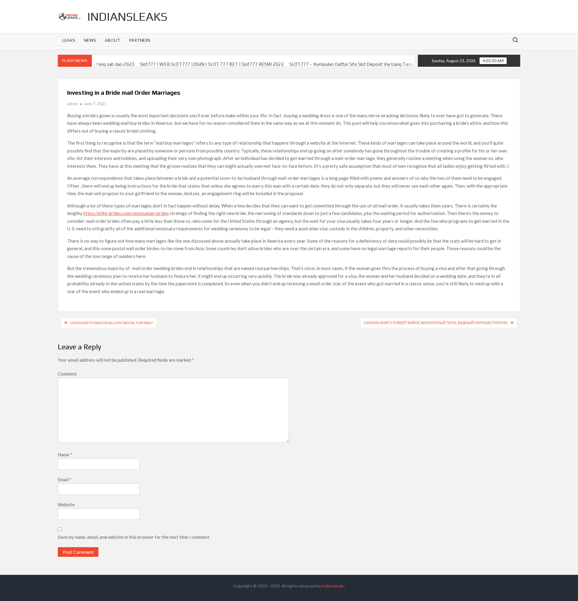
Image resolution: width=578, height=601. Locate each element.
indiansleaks (127, 16)
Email (65, 479)
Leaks (68, 40)
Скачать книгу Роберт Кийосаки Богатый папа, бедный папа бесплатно (436, 322)
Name (65, 454)
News (90, 40)
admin (72, 103)
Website (66, 504)
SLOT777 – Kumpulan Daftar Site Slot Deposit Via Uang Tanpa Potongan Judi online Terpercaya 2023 (376, 64)
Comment (67, 373)
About (112, 40)
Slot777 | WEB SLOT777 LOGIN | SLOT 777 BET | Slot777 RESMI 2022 (197, 64)
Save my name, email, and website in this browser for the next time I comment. (134, 537)
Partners (140, 40)
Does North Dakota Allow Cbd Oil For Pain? (111, 322)
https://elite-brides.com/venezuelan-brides (126, 213)
